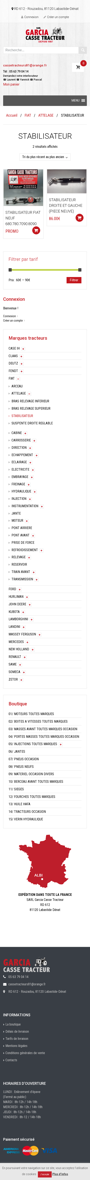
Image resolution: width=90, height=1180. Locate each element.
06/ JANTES (17, 752)
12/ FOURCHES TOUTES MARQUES (32, 797)
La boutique (13, 1024)
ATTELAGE (46, 115)
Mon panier (11, 84)
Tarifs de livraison (16, 1039)
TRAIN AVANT (21, 572)
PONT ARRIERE (22, 528)
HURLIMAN (16, 597)
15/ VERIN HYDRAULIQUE (26, 819)
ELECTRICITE (20, 469)
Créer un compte (58, 17)
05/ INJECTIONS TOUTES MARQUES (33, 744)
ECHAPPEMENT (22, 455)
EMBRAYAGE (20, 477)
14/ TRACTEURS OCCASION (27, 812)
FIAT (28, 115)
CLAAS (13, 356)
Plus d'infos (60, 1174)
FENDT (13, 371)
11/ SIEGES (16, 789)
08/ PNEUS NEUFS (21, 767)
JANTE (16, 513)
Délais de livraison (17, 1031)
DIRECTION (19, 448)
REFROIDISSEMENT (25, 550)
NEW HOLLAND (19, 649)
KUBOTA (14, 612)
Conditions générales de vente (25, 1053)
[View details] (23, 187)
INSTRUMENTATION (25, 506)
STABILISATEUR (22, 416)
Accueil (11, 115)
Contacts (11, 1060)
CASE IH (14, 348)
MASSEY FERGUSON (22, 634)
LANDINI (14, 627)
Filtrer (74, 280)
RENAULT (15, 657)
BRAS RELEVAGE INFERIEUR (30, 401)
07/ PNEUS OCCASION (24, 759)
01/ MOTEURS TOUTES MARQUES (31, 714)
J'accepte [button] (44, 1174)
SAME (13, 664)
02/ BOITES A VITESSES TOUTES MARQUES (38, 721)
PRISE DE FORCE (23, 543)
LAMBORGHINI (18, 619)
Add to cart (36, 230)
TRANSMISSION (22, 579)
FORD (12, 589)
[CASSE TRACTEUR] (45, 35)
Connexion (31, 17)
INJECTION (19, 499)
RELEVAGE (19, 557)
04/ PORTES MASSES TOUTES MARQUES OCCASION (44, 737)
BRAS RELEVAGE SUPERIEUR (31, 408)
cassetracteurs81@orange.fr (25, 65)
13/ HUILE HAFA (19, 804)
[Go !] (82, 50)
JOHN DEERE (17, 604)
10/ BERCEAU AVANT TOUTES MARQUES (36, 782)
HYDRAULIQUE (21, 491)
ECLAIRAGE (19, 462)
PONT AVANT (21, 535)
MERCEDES (16, 642)
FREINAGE (18, 484)
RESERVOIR (19, 564)
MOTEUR (17, 521)
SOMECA (14, 672)
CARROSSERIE (21, 440)
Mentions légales (16, 1046)
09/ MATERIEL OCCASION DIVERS (31, 774)
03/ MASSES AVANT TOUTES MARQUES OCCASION (43, 729)
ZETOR (13, 679)
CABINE (17, 433)
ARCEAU (17, 386)
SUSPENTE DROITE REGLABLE (32, 423)
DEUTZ (13, 363)
